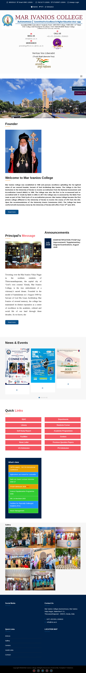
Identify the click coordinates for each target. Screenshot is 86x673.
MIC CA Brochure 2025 (18, 498)
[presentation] (6, 150)
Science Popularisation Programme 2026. (22, 492)
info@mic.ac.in (52, 622)
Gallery (7, 641)
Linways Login (74, 2)
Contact (8, 655)
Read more (12, 212)
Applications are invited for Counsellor (23, 474)
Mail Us (31, 36)
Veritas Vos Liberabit (43, 53)
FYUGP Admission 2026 (79, 88)
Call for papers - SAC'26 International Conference (22, 468)
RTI (42, 7)
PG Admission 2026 (80, 93)
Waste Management (17, 511)
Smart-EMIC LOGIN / (26, 2)
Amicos (7, 636)
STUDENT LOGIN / (59, 2)
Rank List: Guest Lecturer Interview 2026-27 (22, 480)
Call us (57, 33)
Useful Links (9, 650)
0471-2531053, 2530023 (55, 619)
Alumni (35, 7)
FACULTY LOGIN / (43, 2)
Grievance (50, 7)
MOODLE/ (12, 2)
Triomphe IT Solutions (66, 668)
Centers (8, 645)
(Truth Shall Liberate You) (43, 56)
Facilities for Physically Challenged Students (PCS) (21, 504)
